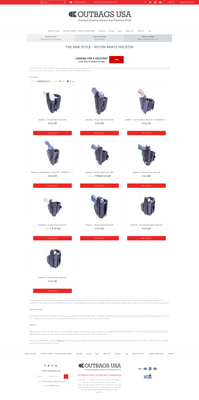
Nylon (111, 31)
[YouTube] (56, 365)
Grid (64, 81)
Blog (120, 31)
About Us (129, 31)
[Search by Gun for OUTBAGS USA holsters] (99, 63)
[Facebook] (45, 365)
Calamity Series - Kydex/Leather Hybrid (79, 31)
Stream (72, 81)
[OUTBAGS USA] (99, 12)
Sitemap (171, 354)
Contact (140, 31)
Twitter (150, 2)
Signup (39, 376)
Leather (102, 31)
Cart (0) (171, 2)
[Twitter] (48, 365)
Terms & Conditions (156, 354)
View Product (52, 133)
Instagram (155, 2)
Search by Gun (53, 31)
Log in (191, 2)
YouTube (160, 2)
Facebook (145, 2)
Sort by (34, 81)
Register (184, 2)
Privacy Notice (138, 354)
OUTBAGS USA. (54, 386)
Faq (149, 31)
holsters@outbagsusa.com (53, 381)
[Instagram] (52, 365)
